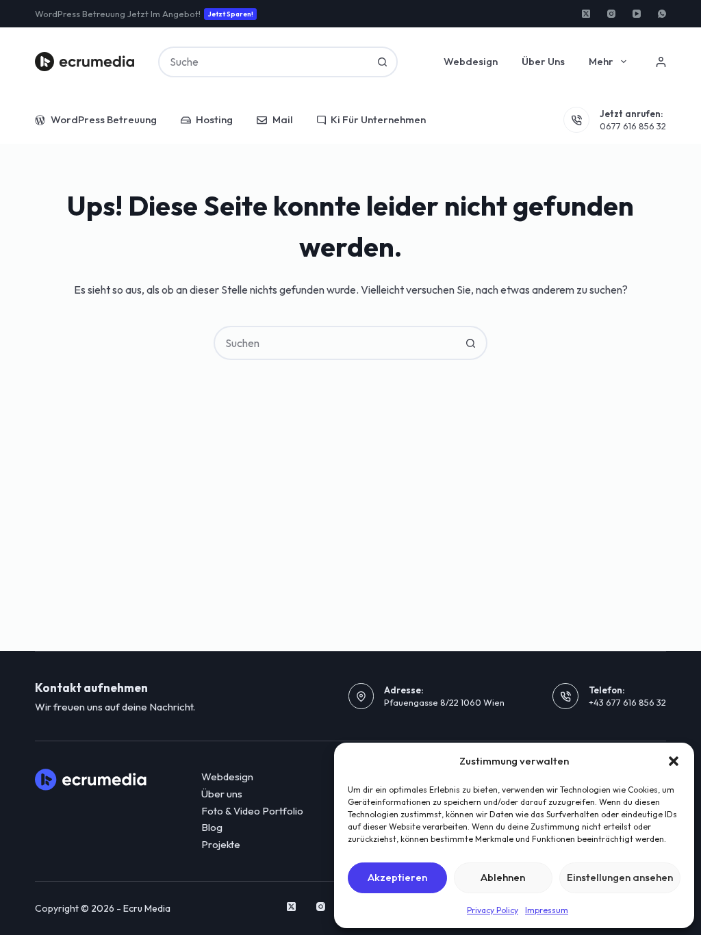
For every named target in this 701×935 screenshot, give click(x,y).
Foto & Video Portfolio (252, 810)
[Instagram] (611, 14)
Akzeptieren (397, 877)
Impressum (546, 910)
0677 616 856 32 (633, 125)
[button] (673, 761)
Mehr (601, 61)
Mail (282, 119)
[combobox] (264, 62)
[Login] (661, 62)
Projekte (220, 844)
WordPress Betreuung (104, 119)
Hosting (214, 119)
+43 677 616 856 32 (627, 702)
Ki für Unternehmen (378, 119)
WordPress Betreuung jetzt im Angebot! (144, 13)
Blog (211, 827)
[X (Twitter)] (586, 14)
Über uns (543, 61)
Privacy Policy (492, 910)
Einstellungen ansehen (620, 877)
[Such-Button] (382, 62)
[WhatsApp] (662, 14)
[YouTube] (637, 14)
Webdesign (471, 61)
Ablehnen (503, 877)
